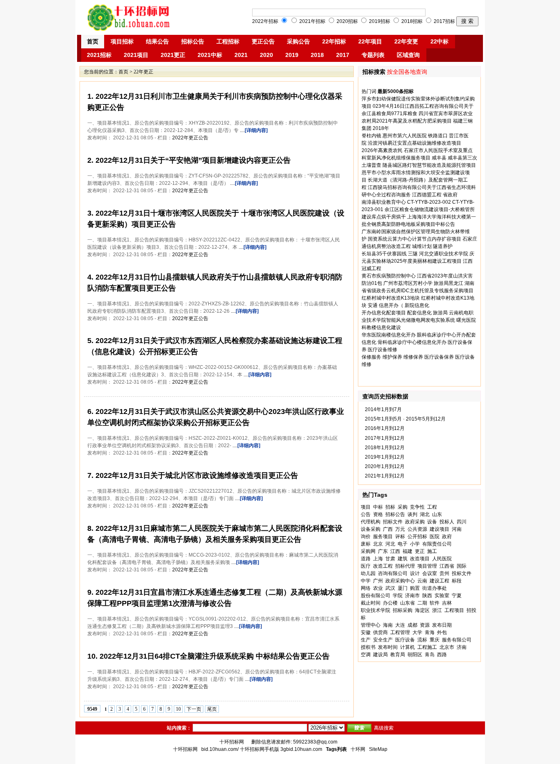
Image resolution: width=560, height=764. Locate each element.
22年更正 (143, 72)
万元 (400, 529)
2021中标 (210, 55)
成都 (412, 625)
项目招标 (122, 41)
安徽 (366, 632)
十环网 (358, 749)
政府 (447, 536)
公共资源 (417, 529)
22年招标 (334, 41)
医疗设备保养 (439, 357)
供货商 (380, 632)
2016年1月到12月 (385, 428)
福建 (407, 551)
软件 (434, 603)
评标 (400, 536)
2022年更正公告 (190, 138)
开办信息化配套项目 (384, 313)
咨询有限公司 (392, 573)
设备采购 (370, 529)
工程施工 (427, 647)
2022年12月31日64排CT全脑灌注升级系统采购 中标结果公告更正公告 (214, 656)
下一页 (194, 709)
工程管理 (400, 632)
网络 (366, 588)
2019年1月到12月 (385, 457)
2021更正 (173, 55)
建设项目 (439, 529)
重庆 (434, 640)
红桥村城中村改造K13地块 (391, 298)
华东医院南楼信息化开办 (389, 335)
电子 (402, 544)
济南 (462, 647)
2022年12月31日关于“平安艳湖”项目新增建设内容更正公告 (192, 160)
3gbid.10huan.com (301, 749)
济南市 (412, 595)
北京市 (446, 647)
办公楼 (390, 603)
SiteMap (378, 749)
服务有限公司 (456, 640)
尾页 (212, 709)
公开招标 (417, 536)
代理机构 (370, 522)
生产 (366, 640)
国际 (462, 566)
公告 (366, 514)
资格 (378, 514)
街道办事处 (434, 588)
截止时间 (370, 603)
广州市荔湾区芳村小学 (408, 283)
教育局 (397, 654)
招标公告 (192, 41)
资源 (425, 625)
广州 (378, 581)
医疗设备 (405, 640)
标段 (457, 581)
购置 (415, 588)
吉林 (447, 603)
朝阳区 (414, 654)
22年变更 (406, 41)
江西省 (446, 566)
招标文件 (393, 522)
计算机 (407, 647)
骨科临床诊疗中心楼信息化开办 (412, 342)
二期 (422, 603)
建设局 (380, 654)
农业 (378, 588)
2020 (266, 55)
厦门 (402, 588)
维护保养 (392, 357)
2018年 (381, 128)
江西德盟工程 (427, 195)
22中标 (439, 41)
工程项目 (454, 610)
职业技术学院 (375, 610)
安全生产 (383, 640)
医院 (434, 536)
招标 (390, 507)
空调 (366, 654)
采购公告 (298, 41)
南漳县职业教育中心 (384, 202)
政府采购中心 (400, 581)
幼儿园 (368, 573)
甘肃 (390, 559)
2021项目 (136, 55)
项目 (366, 507)
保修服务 (371, 357)
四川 (462, 522)
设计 (415, 573)
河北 (390, 544)
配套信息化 (419, 313)
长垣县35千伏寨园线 (384, 254)
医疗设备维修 (382, 349)
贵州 (444, 573)
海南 (388, 625)
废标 (366, 544)
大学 (417, 632)
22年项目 (370, 41)
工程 (432, 507)
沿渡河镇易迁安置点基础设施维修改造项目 (414, 143)
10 (178, 709)
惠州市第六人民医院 (404, 136)
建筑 (402, 559)
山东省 (407, 603)
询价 (366, 536)
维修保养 (413, 357)
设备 (432, 522)
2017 (342, 55)
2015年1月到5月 (383, 419)
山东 (437, 514)
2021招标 (99, 55)
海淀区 (422, 610)
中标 (378, 507)
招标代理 (405, 566)
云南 (422, 581)
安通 (373, 305)
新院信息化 (417, 305)
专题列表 (373, 55)
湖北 (425, 514)
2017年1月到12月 (385, 438)
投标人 (446, 522)
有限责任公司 (437, 544)
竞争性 (417, 507)
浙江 (437, 610)
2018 (317, 55)
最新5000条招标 (396, 91)
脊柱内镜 (371, 136)
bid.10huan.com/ (220, 749)
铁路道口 (438, 136)
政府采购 (415, 522)
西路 (442, 654)
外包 (442, 632)
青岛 (430, 654)
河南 (457, 529)
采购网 (368, 551)
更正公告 (263, 41)
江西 (395, 551)
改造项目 (420, 559)
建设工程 (439, 581)
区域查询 (408, 55)
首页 (92, 41)
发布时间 (388, 647)
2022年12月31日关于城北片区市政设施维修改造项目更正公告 (195, 475)
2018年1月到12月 (385, 447)
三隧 (413, 254)
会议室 (429, 573)
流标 (422, 640)
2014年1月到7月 (383, 409)
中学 (366, 581)
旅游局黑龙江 (448, 283)
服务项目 (383, 536)
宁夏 (457, 595)
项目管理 (427, 566)
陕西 (427, 595)
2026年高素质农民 (382, 150)
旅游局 (440, 313)
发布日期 (442, 625)
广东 (383, 551)
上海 (378, 559)
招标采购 (402, 610)
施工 (432, 551)
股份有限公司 (375, 595)
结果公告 (157, 41)
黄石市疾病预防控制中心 (389, 276)
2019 (291, 55)
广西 (388, 529)
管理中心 (370, 625)
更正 (420, 551)
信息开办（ (391, 305)
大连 (400, 625)
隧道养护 (443, 246)
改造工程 (383, 566)
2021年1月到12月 (385, 476)
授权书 (368, 647)
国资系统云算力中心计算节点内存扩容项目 (414, 239)
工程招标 (227, 41)
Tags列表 (336, 749)
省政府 (450, 195)
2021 (241, 55)
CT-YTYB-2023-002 (429, 202)
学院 (398, 595)
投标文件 (461, 573)
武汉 (390, 588)
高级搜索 (384, 728)
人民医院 (442, 559)
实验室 (442, 595)
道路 (366, 559)
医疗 (366, 566)
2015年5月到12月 (426, 419)
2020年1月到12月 (385, 466)
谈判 (412, 514)
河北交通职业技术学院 (443, 254)
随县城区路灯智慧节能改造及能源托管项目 (429, 165)
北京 (378, 544)
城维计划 (422, 246)
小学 (415, 544)
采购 (402, 507)
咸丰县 (439, 158)
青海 (430, 632)
